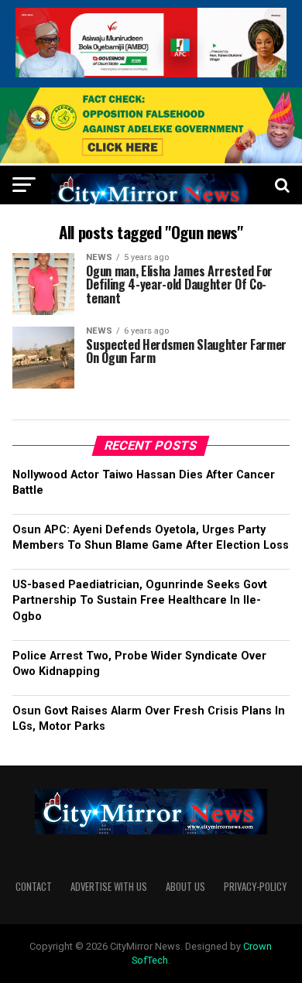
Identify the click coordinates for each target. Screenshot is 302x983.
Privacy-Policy (255, 886)
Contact (33, 886)
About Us (185, 886)
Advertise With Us (108, 886)
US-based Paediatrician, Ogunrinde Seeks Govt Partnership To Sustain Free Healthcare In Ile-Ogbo (139, 600)
